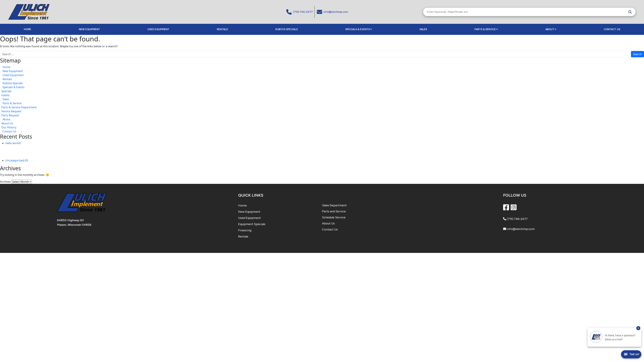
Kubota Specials (286, 29)
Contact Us (612, 29)
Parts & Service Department (19, 107)
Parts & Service (485, 29)
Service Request (11, 111)
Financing (244, 230)
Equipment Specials (251, 224)
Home (27, 29)
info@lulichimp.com (520, 229)
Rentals (222, 29)
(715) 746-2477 (517, 219)
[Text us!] (631, 355)
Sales (423, 29)
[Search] (630, 12)
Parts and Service (334, 211)
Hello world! (13, 143)
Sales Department (334, 205)
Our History (8, 127)
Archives (5, 182)
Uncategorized (14, 160)
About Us (7, 123)
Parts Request (10, 115)
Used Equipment (158, 29)
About (549, 29)
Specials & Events (357, 29)
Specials (6, 91)
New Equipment (89, 29)
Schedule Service (333, 217)
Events (5, 95)
